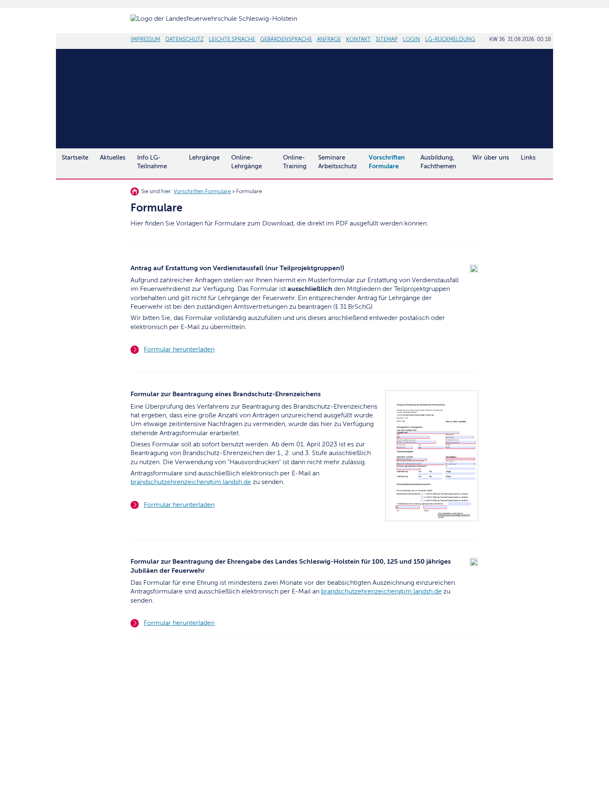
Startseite (75, 157)
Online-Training (295, 162)
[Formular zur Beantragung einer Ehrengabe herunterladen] (471, 564)
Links (528, 157)
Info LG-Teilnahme (152, 162)
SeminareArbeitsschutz (337, 162)
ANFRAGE (329, 39)
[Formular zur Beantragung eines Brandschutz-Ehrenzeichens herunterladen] (429, 519)
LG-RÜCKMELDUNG (450, 39)
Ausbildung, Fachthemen (438, 162)
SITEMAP (387, 39)
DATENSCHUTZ (184, 39)
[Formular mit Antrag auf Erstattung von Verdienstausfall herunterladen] (471, 271)
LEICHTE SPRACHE (232, 39)
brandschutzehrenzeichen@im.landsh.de (190, 482)
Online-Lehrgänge (246, 162)
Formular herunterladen (179, 349)
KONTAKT (358, 39)
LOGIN (411, 39)
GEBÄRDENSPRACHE (286, 39)
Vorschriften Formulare (202, 191)
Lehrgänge (204, 157)
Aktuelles (113, 157)
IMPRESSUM (145, 39)
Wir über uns (490, 157)
